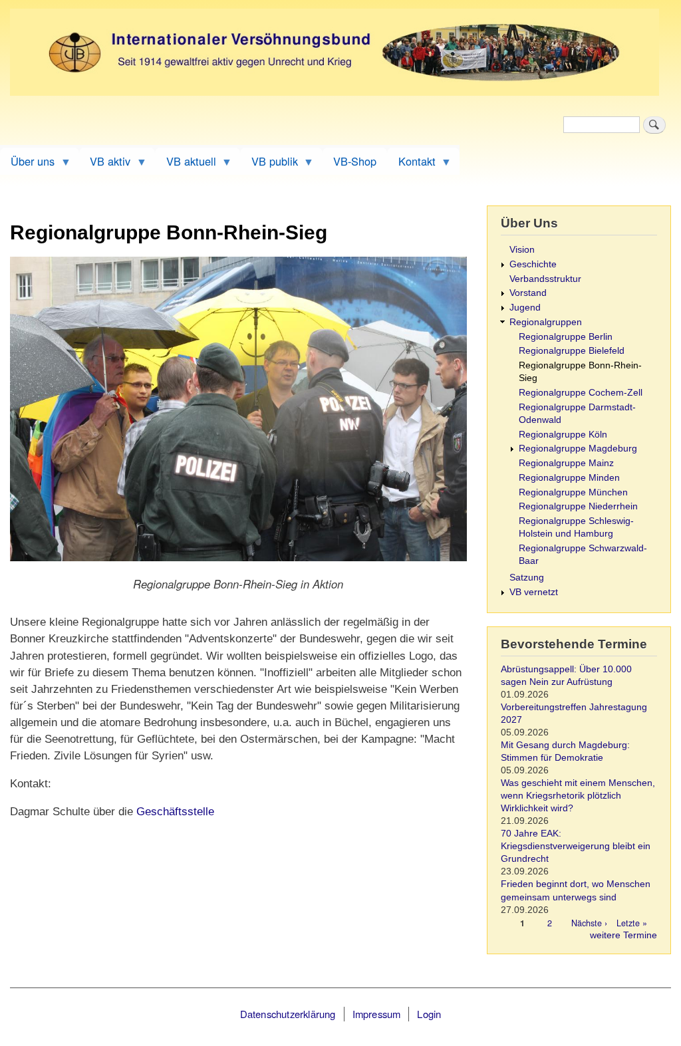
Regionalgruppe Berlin (566, 337)
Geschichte (533, 264)
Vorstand (528, 293)
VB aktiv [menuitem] (104, 164)
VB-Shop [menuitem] (354, 161)
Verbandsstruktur (545, 279)
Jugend (525, 308)
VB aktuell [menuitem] (185, 164)
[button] (238, 567)
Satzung (526, 578)
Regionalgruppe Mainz (566, 463)
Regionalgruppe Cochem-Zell (580, 393)
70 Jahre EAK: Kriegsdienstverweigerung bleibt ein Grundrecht (575, 846)
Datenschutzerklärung (288, 1014)
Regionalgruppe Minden (569, 478)
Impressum (376, 1014)
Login (429, 1014)
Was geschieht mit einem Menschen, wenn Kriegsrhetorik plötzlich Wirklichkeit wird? (578, 795)
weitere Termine (623, 935)
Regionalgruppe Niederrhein (578, 506)
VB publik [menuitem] (268, 164)
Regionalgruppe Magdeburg (578, 449)
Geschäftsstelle (175, 811)
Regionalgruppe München (573, 492)
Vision (522, 250)
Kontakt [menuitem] (411, 164)
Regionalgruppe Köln (563, 435)
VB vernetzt (533, 592)
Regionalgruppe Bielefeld (571, 351)
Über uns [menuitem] (27, 164)
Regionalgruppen (545, 322)
